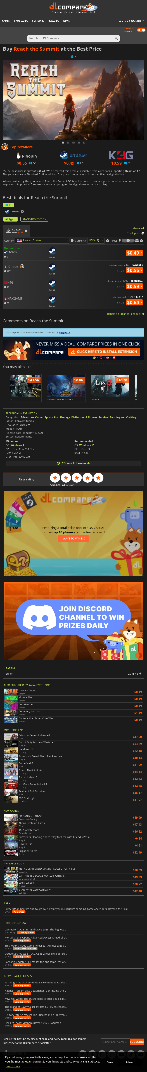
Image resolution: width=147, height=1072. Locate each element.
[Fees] (128, 240)
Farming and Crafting (123, 417)
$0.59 (133, 286)
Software (38, 20)
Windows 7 (17, 445)
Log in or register (129, 20)
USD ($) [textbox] (94, 240)
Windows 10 (86, 445)
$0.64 (133, 302)
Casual (39, 417)
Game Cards (21, 20)
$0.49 (133, 253)
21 (7, 256)
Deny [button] (110, 1062)
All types (10, 219)
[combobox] (42, 241)
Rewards (53, 20)
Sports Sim (51, 417)
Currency (80, 240)
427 (8, 271)
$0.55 (133, 270)
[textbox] (29, 241)
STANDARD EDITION (34, 219)
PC (10, 204)
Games (6, 20)
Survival (103, 417)
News (66, 20)
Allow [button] (129, 1062)
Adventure (27, 417)
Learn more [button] (13, 1066)
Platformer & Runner (84, 417)
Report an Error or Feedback (124, 313)
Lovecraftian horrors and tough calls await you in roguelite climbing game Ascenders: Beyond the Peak (66, 909)
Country (9, 240)
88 (7, 303)
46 (7, 287)
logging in (64, 332)
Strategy (65, 417)
